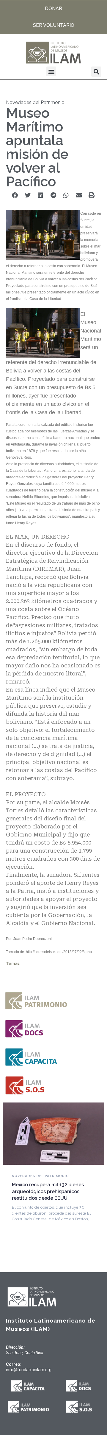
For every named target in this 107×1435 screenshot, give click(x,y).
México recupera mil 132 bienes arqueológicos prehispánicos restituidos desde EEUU (48, 1191)
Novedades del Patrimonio (35, 102)
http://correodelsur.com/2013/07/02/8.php (59, 952)
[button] (51, 71)
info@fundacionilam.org (28, 1369)
